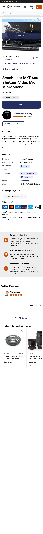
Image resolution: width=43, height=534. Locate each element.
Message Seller (14, 124)
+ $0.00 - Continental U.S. (14, 196)
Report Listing (11, 69)
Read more (6, 148)
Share (37, 58)
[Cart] (31, 7)
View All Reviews (22, 318)
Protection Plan (28, 63)
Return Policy (11, 63)
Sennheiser (24, 181)
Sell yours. (7, 59)
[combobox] (21, 13)
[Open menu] (3, 7)
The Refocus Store (21, 113)
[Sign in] (25, 7)
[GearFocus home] (13, 7)
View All (39, 326)
